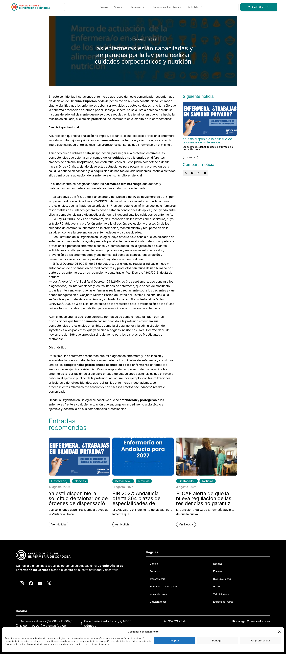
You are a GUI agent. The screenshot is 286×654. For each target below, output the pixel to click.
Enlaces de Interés (223, 601)
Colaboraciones (158, 601)
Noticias (80, 481)
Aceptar (174, 640)
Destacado (58, 481)
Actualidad (193, 7)
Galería (217, 586)
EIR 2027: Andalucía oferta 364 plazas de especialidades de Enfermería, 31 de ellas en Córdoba (142, 503)
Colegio (103, 7)
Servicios (119, 7)
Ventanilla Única (256, 7)
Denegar (217, 640)
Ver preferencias (260, 640)
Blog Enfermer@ (222, 578)
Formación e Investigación (167, 7)
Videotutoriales (221, 594)
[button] (279, 631)
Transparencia (138, 7)
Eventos (217, 571)
